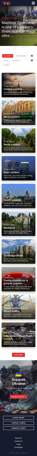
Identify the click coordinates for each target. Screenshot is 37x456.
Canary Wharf (18, 418)
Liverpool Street (18, 428)
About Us (18, 438)
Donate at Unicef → (18, 397)
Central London (18, 423)
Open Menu (33, 3)
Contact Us (18, 441)
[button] (11, 47)
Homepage (18, 447)
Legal (18, 444)
